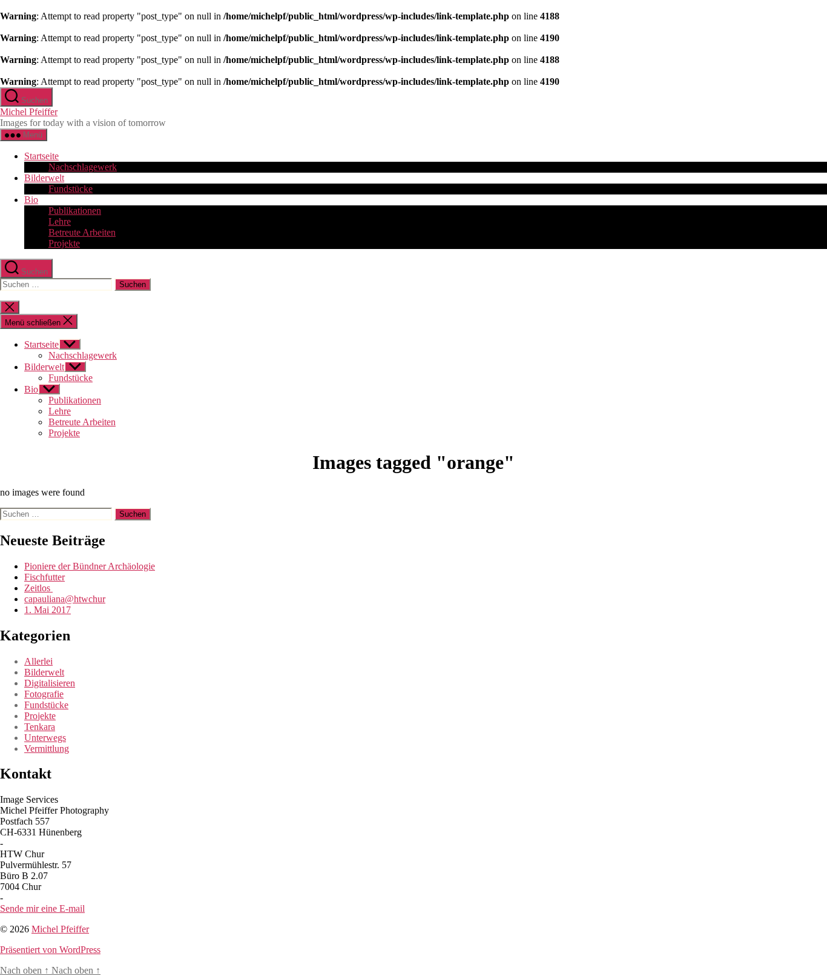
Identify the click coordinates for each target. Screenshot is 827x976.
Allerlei (38, 661)
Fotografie (44, 694)
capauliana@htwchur (64, 599)
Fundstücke (70, 189)
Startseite (41, 156)
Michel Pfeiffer (29, 112)
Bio (31, 199)
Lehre (59, 221)
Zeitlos (38, 588)
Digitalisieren (49, 683)
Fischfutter (44, 577)
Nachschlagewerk (82, 167)
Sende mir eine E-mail (42, 908)
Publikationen (74, 210)
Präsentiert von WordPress (50, 949)
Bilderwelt (44, 178)
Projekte (64, 243)
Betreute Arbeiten (82, 232)
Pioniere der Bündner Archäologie (89, 566)
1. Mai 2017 (47, 610)
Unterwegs (45, 737)
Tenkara (39, 727)
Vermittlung (46, 748)
